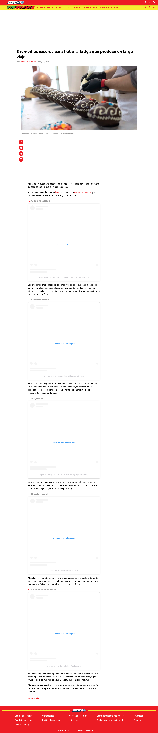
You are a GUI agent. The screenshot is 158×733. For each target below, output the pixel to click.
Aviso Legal (74, 720)
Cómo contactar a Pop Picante (110, 716)
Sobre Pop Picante (23, 716)
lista (57, 192)
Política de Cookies (51, 720)
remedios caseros (82, 192)
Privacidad (138, 716)
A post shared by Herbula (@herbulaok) (64, 570)
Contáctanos (48, 716)
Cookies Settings (23, 724)
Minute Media (69, 730)
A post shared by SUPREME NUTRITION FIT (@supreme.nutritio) (64, 475)
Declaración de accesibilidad (110, 720)
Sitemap (137, 720)
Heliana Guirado (28, 62)
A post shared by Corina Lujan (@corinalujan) (64, 666)
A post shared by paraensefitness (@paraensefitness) (64, 376)
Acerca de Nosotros (78, 716)
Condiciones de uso (24, 720)
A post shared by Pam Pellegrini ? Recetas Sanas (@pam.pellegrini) (64, 277)
